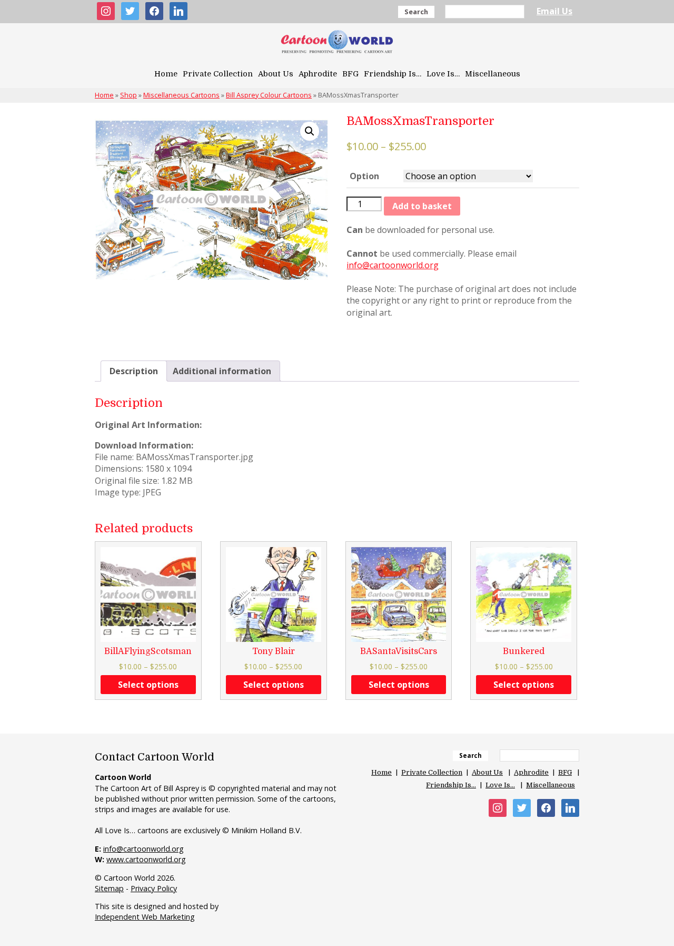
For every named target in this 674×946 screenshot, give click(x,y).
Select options (148, 684)
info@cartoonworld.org (392, 265)
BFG (350, 74)
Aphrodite (318, 74)
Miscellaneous (492, 74)
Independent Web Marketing (145, 917)
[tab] (134, 371)
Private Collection (218, 74)
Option (364, 176)
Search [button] (416, 11)
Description (134, 371)
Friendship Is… (392, 74)
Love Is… (443, 74)
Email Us (554, 11)
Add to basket (422, 206)
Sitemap (109, 888)
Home (165, 74)
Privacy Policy (154, 888)
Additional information (222, 371)
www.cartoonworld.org (146, 859)
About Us (275, 74)
